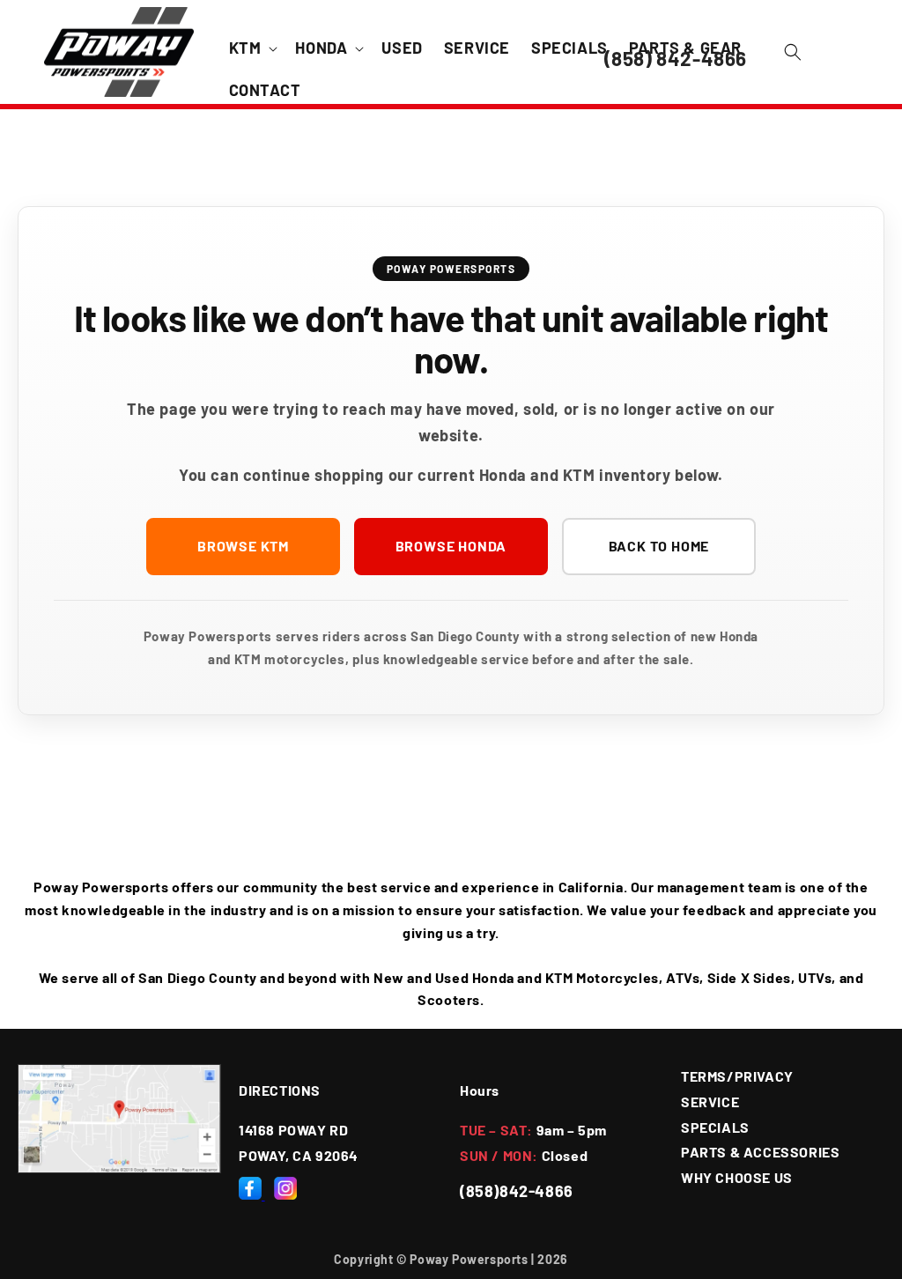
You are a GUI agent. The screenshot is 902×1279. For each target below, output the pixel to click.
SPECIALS (715, 1127)
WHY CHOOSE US (737, 1177)
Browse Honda (451, 545)
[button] (251, 48)
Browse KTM (243, 545)
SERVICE (710, 1101)
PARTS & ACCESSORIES (760, 1151)
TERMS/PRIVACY (737, 1076)
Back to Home (659, 545)
